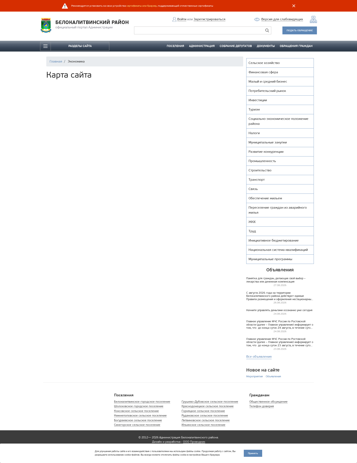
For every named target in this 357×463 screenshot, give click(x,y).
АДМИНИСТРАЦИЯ (202, 46)
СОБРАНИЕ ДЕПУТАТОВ (236, 46)
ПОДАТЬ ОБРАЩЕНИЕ (300, 30)
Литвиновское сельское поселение (206, 420)
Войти (181, 19)
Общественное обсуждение (268, 401)
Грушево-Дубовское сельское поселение (210, 401)
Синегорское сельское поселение (137, 425)
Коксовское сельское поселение (136, 411)
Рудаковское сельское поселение (205, 415)
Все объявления (259, 356)
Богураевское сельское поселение (138, 420)
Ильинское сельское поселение (203, 425)
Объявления (273, 376)
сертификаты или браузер (141, 5)
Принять (253, 453)
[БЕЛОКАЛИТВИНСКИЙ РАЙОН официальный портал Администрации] (47, 25)
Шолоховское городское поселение (138, 406)
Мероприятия (254, 376)
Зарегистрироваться (209, 19)
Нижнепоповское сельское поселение (140, 415)
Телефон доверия (261, 406)
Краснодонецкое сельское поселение (208, 406)
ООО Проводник (194, 442)
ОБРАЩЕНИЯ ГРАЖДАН (296, 46)
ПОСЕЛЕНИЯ (175, 46)
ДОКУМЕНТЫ (266, 46)
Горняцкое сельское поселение (203, 411)
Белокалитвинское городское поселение (142, 401)
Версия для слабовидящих (282, 19)
